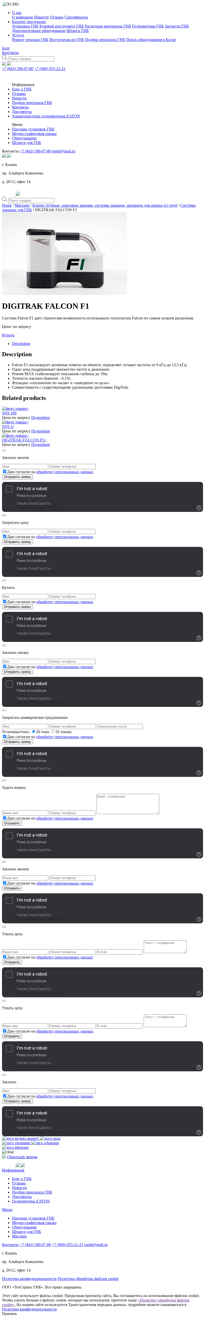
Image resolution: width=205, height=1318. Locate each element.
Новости (41, 17)
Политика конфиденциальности (29, 1279)
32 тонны (64, 732)
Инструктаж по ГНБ (66, 39)
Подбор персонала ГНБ (105, 39)
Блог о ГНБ (22, 89)
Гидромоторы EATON (31, 1201)
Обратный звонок (22, 1157)
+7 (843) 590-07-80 (17, 68)
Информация (13, 1170)
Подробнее (40, 417)
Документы (22, 111)
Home (7, 205)
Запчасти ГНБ (177, 26)
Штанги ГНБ (77, 30)
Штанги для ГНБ (26, 142)
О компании (22, 17)
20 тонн (43, 732)
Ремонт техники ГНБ (30, 39)
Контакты (10, 52)
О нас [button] (17, 12)
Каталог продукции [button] (29, 21)
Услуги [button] (18, 35)
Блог (6, 48)
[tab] (107, 343)
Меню (7, 1210)
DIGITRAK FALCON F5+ (24, 440)
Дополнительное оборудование (39, 30)
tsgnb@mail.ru (63, 151)
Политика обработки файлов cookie (88, 1279)
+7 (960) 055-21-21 (50, 68)
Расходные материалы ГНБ (108, 26)
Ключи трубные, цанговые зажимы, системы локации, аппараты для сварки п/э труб (104, 205)
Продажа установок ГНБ (33, 129)
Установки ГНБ (25, 26)
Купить (8, 335)
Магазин (22, 205)
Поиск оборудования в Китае (151, 39)
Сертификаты (76, 17)
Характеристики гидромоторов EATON (46, 116)
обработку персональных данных (64, 472)
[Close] (4, 450)
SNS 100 (9, 413)
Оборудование (24, 138)
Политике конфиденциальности (29, 1309)
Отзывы (57, 17)
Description (21, 343)
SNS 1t (8, 426)
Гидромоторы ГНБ (148, 26)
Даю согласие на (50, 472)
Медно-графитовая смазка (34, 133)
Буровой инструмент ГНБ (62, 26)
